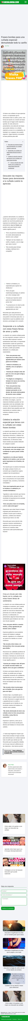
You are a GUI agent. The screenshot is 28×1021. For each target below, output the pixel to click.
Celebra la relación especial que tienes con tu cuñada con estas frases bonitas (14, 158)
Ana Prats (7, 45)
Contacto (14, 1019)
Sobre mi (20, 1019)
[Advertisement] (14, 20)
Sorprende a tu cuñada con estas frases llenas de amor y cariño (14, 152)
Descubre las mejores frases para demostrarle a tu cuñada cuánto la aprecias (14, 146)
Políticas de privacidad (6, 1019)
